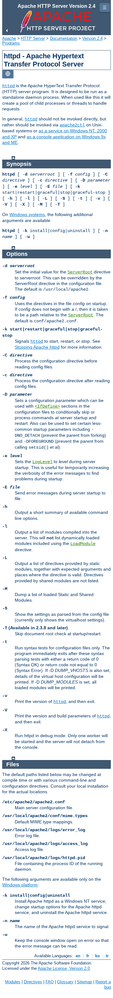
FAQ (50, 982)
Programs (11, 43)
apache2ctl (72, 125)
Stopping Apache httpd (37, 347)
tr (107, 955)
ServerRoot (80, 272)
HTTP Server (33, 38)
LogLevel (42, 461)
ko (97, 955)
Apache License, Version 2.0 (64, 968)
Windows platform (20, 884)
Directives (33, 982)
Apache (9, 38)
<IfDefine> (47, 406)
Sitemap (84, 982)
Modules (12, 982)
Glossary (65, 982)
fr (87, 955)
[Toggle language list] (7, 74)
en (78, 955)
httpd (8, 85)
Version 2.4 (92, 38)
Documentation (63, 38)
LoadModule (82, 543)
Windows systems (27, 214)
